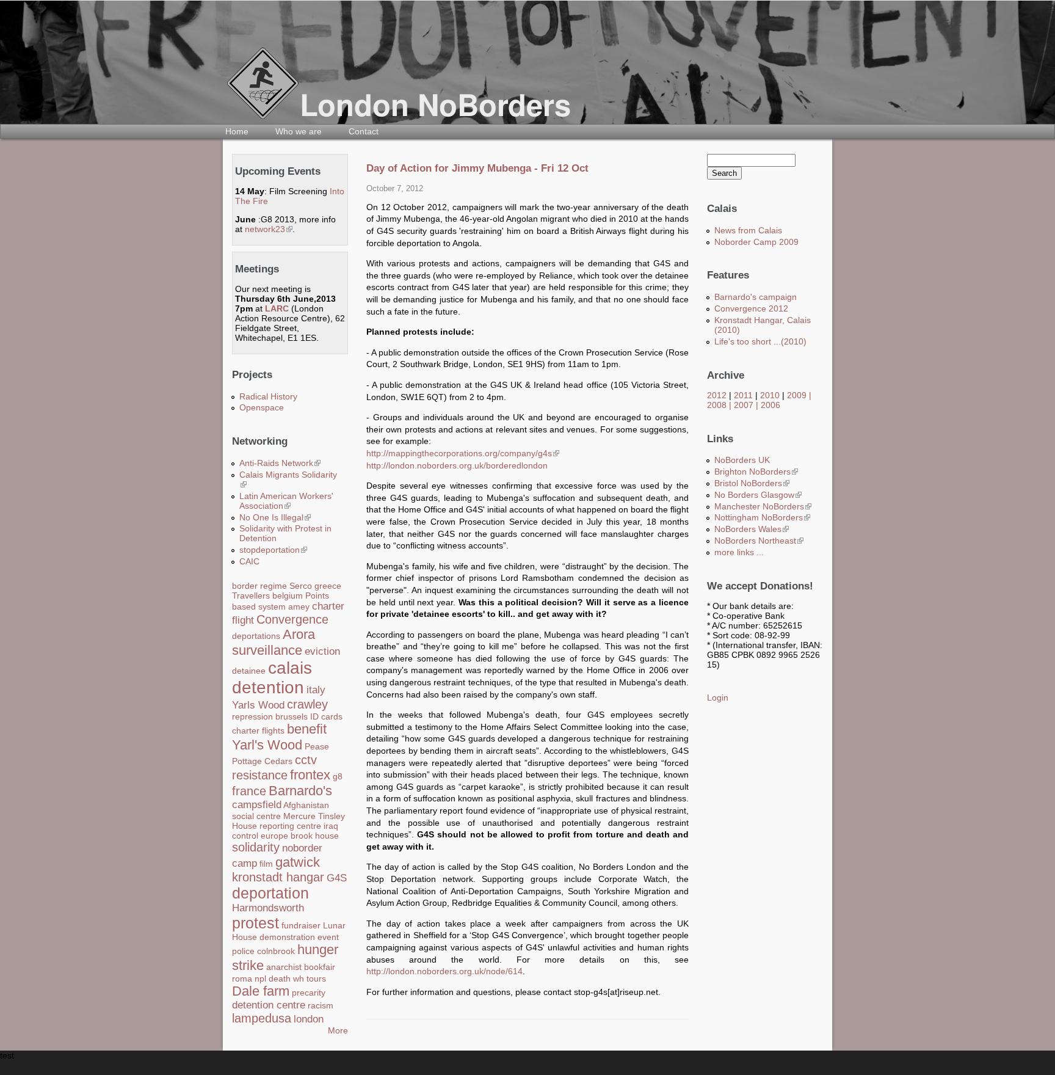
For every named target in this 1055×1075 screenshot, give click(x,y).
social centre (256, 816)
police (243, 951)
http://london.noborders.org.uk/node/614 (444, 971)
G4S (337, 878)
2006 (770, 405)
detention (268, 687)
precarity (308, 992)
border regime (259, 586)
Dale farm (260, 991)
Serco (300, 586)
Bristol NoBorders (751, 483)
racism (320, 1005)
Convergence (292, 619)
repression (252, 716)
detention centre (268, 1005)
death (280, 978)
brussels (291, 716)
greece (327, 586)
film (266, 864)
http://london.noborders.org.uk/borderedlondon (457, 465)
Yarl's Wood (267, 744)
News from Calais (748, 230)
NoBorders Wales (751, 529)
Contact (364, 131)
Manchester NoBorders (762, 506)
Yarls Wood (258, 705)
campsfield (256, 805)
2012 (717, 395)
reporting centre (290, 826)
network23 (268, 229)
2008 (717, 405)
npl (260, 978)
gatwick (297, 862)
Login (717, 697)
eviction (322, 651)
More (338, 1030)
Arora (299, 634)
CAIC (249, 561)
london (309, 1019)
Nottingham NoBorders (762, 517)
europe (274, 835)
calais (290, 667)
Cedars (278, 761)
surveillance (267, 650)
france (249, 791)
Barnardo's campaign (755, 297)
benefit (307, 729)
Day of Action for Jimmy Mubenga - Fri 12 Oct (477, 168)
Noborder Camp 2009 (756, 242)
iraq (331, 826)
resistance (260, 775)
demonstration (287, 937)
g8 (338, 776)
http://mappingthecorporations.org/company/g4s (462, 453)
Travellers (251, 595)
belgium (287, 595)
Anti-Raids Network (280, 463)
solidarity (256, 847)
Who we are (298, 131)
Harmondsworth (268, 908)
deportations (256, 636)
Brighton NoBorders (756, 471)
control (245, 835)
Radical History (268, 396)
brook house (315, 835)
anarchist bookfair (300, 967)
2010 (770, 395)
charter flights (258, 730)
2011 (743, 395)
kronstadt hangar (278, 877)
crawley (307, 704)
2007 (743, 405)
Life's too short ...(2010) (760, 341)
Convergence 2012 (751, 308)
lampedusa (261, 1018)
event (328, 937)
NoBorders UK (742, 460)
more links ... (739, 552)
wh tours (309, 978)
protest (255, 922)
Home (236, 131)
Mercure (299, 816)
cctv (306, 760)
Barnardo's (300, 790)
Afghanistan (306, 805)
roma (242, 978)
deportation (270, 893)
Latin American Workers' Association (286, 501)
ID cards (326, 716)
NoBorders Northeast (758, 540)
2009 (797, 395)
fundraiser (301, 925)
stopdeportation (273, 550)
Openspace (261, 407)
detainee (249, 671)
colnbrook (276, 951)
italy (315, 690)
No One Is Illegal (275, 517)
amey (299, 606)
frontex (310, 774)
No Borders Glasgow (758, 495)
